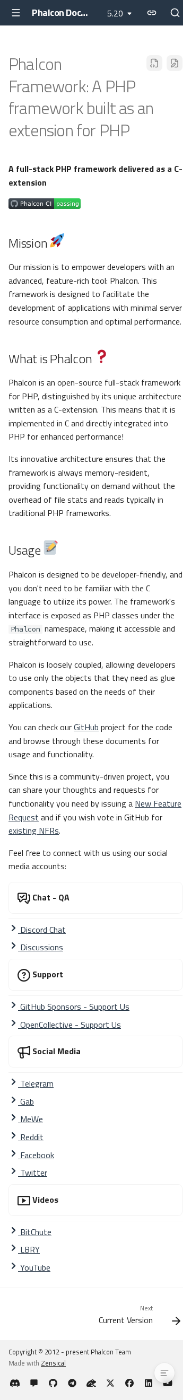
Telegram (36, 1083)
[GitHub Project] (53, 1383)
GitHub (86, 727)
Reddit (31, 1137)
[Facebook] (129, 1383)
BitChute (34, 1232)
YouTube (34, 1267)
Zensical (53, 1363)
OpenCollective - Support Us (69, 1024)
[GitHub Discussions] (33, 1383)
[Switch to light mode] (151, 12)
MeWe (30, 1119)
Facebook (36, 1155)
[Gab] (91, 1383)
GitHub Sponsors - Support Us (73, 1006)
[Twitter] (110, 1383)
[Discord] (14, 1383)
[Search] (175, 12)
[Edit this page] (175, 63)
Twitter (32, 1172)
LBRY (29, 1249)
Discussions (40, 947)
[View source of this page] (154, 63)
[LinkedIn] (148, 1383)
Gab (26, 1101)
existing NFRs (33, 830)
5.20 (115, 13)
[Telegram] (72, 1383)
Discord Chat (42, 929)
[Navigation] (15, 12)
